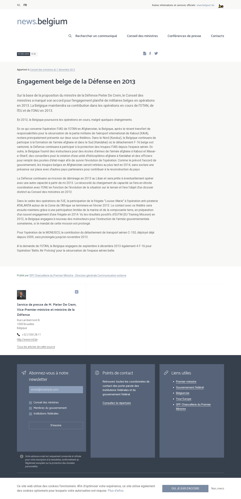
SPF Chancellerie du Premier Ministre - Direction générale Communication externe (77, 275)
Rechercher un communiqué (96, 36)
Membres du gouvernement (50, 408)
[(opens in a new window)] (149, 53)
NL (19, 5)
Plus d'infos (116, 490)
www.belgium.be (205, 5)
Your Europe (183, 399)
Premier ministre (186, 381)
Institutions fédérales (46, 414)
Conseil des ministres (142, 36)
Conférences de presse (184, 36)
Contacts (217, 36)
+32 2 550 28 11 (31, 334)
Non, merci (217, 488)
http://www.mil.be (27, 339)
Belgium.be (182, 393)
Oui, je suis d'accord (185, 488)
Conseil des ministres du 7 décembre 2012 (52, 69)
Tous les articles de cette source (36, 346)
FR (25, 5)
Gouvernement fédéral (190, 387)
